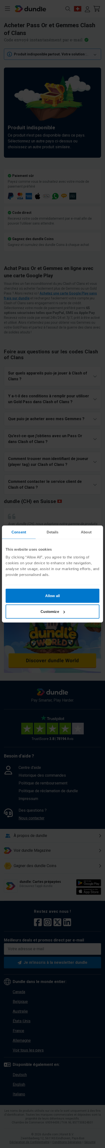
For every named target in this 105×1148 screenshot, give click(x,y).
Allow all (52, 595)
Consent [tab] (18, 532)
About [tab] (86, 532)
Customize (50, 611)
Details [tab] (53, 532)
